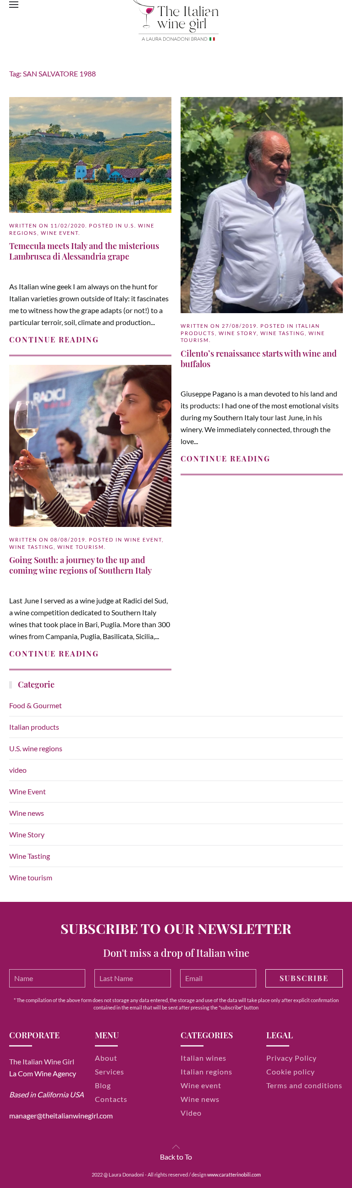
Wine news (26, 812)
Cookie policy (290, 1071)
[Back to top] (176, 1146)
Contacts (111, 1099)
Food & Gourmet (35, 705)
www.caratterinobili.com (234, 1174)
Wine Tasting (282, 333)
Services (109, 1071)
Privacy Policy (291, 1057)
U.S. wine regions (35, 748)
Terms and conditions (304, 1085)
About (106, 1057)
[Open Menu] (13, 4)
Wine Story (238, 333)
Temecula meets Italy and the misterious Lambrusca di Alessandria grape (84, 251)
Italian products (34, 726)
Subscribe (304, 978)
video (18, 769)
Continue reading (54, 339)
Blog (103, 1085)
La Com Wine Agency (42, 1073)
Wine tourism (80, 547)
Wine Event (59, 233)
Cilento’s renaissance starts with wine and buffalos (259, 358)
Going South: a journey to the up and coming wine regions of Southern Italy (80, 565)
